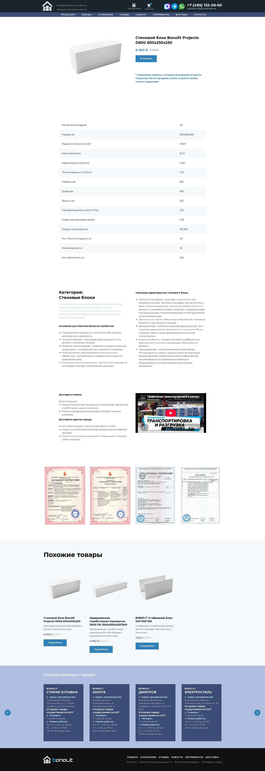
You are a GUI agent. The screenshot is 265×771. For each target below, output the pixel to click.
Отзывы (164, 757)
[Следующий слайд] (257, 713)
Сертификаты (194, 757)
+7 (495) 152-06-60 (204, 5)
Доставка (212, 757)
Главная (132, 757)
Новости (177, 757)
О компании (148, 757)
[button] (202, 8)
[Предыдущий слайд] (8, 713)
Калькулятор (134, 8)
